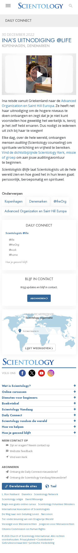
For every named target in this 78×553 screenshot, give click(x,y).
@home (13, 255)
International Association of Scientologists (26, 509)
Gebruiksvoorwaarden (14, 542)
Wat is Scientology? (16, 386)
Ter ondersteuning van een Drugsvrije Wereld (27, 519)
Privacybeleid (27, 539)
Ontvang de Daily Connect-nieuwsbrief (33, 472)
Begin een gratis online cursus (19, 504)
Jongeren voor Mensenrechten (56, 523)
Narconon (47, 514)
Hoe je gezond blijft (16, 262)
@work (12, 250)
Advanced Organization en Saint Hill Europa (36, 211)
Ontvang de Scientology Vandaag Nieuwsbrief (38, 477)
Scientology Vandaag (17, 409)
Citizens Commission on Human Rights (23, 528)
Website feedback (21, 451)
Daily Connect (12, 415)
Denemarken (38, 201)
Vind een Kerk (18, 457)
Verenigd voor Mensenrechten (19, 523)
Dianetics (27, 494)
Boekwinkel (10, 403)
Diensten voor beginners (19, 398)
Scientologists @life (17, 233)
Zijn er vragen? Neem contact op (29, 445)
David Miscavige (34, 499)
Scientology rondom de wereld (24, 421)
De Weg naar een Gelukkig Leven (20, 514)
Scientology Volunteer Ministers (56, 504)
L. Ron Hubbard (10, 494)
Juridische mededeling (41, 542)
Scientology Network (46, 494)
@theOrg (60, 201)
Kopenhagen (13, 201)
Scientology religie (12, 499)
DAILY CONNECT (39, 225)
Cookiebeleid (44, 539)
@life (11, 240)
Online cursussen (14, 392)
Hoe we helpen (13, 427)
